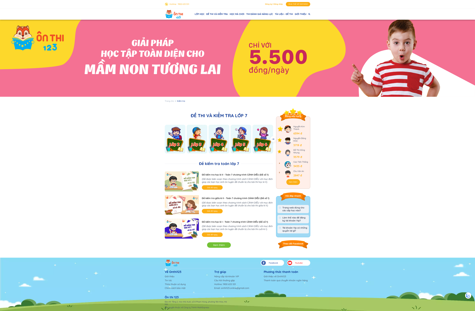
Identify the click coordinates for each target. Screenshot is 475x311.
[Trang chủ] (172, 263)
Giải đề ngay (212, 187)
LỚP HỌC (199, 14)
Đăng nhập (278, 4)
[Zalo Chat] (468, 295)
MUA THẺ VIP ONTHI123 (298, 4)
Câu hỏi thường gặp (224, 280)
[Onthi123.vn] (174, 14)
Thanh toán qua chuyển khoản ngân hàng (286, 280)
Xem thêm (219, 245)
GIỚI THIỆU (300, 14)
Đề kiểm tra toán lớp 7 (219, 163)
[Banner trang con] (237, 58)
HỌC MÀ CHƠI (237, 14)
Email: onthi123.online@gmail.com (231, 288)
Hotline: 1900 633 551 (225, 284)
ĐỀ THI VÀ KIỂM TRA (217, 14)
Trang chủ (169, 101)
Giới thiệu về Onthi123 (275, 276)
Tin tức (168, 280)
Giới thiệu (169, 276)
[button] (273, 139)
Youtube (299, 263)
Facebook (273, 263)
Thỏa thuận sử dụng (175, 284)
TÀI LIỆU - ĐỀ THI (284, 14)
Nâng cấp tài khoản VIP (226, 276)
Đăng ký (268, 4)
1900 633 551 (183, 4)
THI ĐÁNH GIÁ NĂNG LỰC (259, 14)
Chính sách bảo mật (175, 288)
